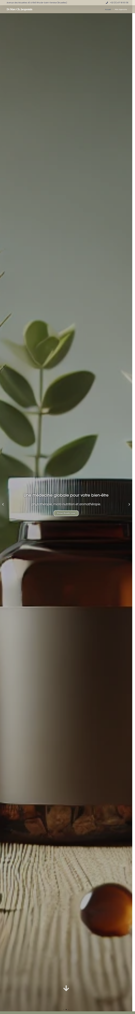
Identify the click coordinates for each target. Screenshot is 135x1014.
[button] (3, 504)
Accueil (108, 9)
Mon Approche (121, 9)
